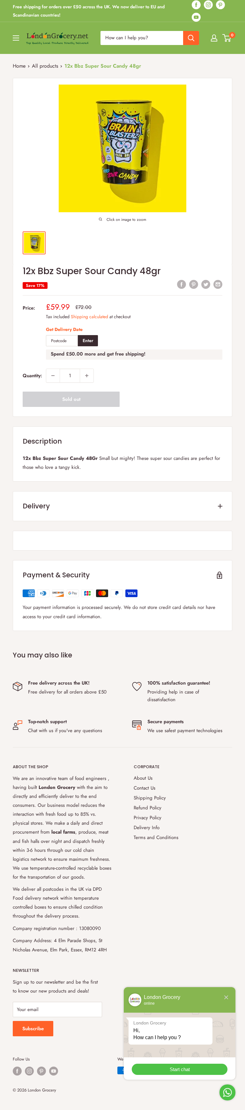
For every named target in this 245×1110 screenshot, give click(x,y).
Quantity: (32, 375)
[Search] (191, 38)
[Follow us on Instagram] (208, 4)
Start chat (180, 1069)
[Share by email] (217, 284)
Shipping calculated (89, 316)
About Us (143, 778)
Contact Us (144, 787)
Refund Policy (147, 807)
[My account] (214, 37)
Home (19, 66)
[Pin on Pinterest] (193, 284)
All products (45, 66)
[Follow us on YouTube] (196, 17)
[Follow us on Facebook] (196, 4)
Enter (88, 340)
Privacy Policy (147, 817)
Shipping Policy (150, 797)
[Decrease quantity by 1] (53, 375)
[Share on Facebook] (181, 284)
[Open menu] (16, 38)
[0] (227, 38)
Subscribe (33, 1028)
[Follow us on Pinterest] (220, 4)
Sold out (71, 399)
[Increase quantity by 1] (86, 375)
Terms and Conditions (156, 837)
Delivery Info (147, 827)
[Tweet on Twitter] (205, 284)
